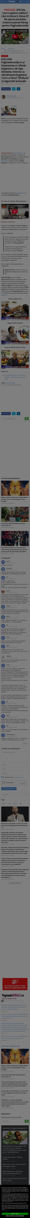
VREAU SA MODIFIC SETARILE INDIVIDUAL (15, 1215)
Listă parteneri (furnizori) (6, 1210)
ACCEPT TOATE (15, 1213)
